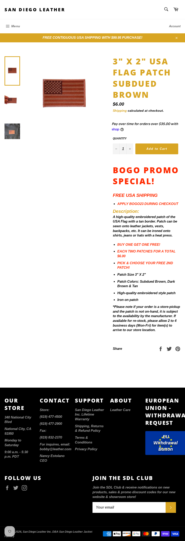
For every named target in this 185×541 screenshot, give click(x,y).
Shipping (120, 110)
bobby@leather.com (55, 449)
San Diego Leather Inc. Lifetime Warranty (89, 414)
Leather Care (120, 410)
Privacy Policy (86, 449)
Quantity (120, 138)
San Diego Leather (35, 10)
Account (174, 26)
